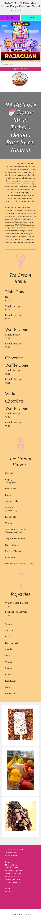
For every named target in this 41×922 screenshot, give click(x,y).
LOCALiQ (21, 917)
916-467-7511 (22, 69)
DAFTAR (31, 18)
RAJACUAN (11, 163)
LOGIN (10, 18)
